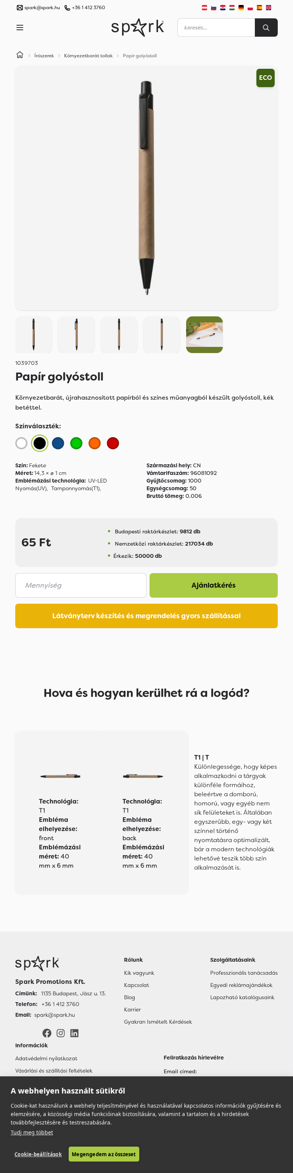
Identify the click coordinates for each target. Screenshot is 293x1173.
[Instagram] (60, 1032)
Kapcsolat (136, 985)
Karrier (132, 1009)
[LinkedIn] (74, 1032)
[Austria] (204, 8)
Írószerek (44, 56)
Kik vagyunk (139, 972)
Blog (129, 997)
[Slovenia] (214, 8)
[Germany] (241, 8)
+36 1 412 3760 (88, 8)
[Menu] (19, 27)
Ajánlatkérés (214, 585)
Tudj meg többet (32, 1132)
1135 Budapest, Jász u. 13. (73, 993)
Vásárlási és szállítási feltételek (53, 1070)
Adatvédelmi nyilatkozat (46, 1058)
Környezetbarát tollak (88, 56)
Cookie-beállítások (38, 1154)
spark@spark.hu (54, 1014)
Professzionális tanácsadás (244, 972)
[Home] (19, 56)
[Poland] (250, 8)
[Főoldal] (60, 963)
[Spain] (259, 8)
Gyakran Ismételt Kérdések (158, 1021)
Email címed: (180, 1071)
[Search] (266, 27)
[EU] (272, 8)
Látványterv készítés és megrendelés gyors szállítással (146, 616)
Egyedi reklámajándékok (241, 985)
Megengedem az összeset (104, 1154)
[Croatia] (223, 8)
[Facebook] (47, 1032)
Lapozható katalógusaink (242, 997)
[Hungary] (232, 8)
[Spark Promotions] (137, 27)
